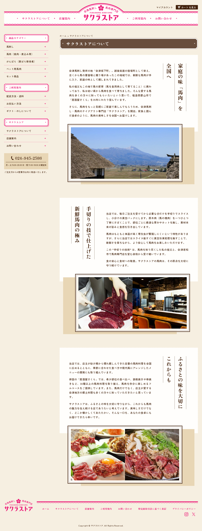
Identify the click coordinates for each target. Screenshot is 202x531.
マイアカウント (164, 7)
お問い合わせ (163, 18)
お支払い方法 (13, 103)
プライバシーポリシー (184, 508)
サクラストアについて (36, 18)
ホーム (63, 35)
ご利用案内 (139, 18)
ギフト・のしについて (18, 111)
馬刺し (10, 46)
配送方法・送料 (15, 96)
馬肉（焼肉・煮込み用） (20, 54)
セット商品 (12, 76)
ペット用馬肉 (13, 69)
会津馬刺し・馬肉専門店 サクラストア (101, 13)
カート (188, 7)
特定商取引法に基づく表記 (152, 508)
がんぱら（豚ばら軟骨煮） (21, 61)
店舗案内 (64, 18)
